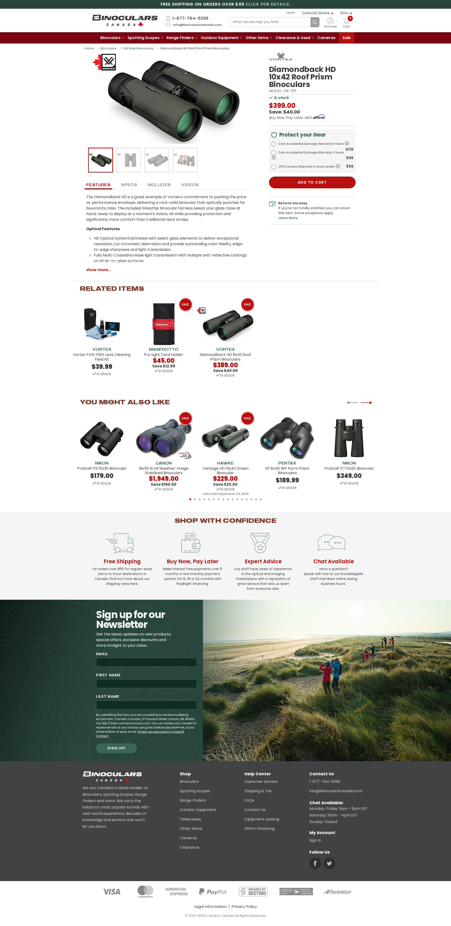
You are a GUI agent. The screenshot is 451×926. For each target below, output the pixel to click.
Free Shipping (122, 561)
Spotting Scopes (143, 37)
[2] (195, 499)
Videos (190, 184)
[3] (200, 499)
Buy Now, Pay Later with (291, 117)
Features (98, 184)
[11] (237, 499)
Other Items (257, 37)
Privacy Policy (244, 906)
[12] (242, 499)
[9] (228, 499)
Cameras (326, 37)
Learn (291, 13)
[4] (204, 499)
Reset (305, 22)
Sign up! (116, 748)
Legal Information (210, 906)
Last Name (107, 696)
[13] (247, 499)
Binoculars (110, 37)
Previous (352, 402)
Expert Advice (263, 561)
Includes (159, 184)
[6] (214, 499)
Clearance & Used (293, 37)
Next (366, 402)
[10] (232, 499)
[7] (218, 499)
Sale (346, 37)
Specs (129, 184)
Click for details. (267, 4)
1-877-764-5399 (190, 18)
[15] (256, 499)
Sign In (315, 840)
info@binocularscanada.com (197, 25)
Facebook (315, 863)
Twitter (329, 863)
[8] (223, 499)
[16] (261, 499)
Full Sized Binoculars (138, 48)
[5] (209, 499)
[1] (190, 499)
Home (89, 48)
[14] (251, 499)
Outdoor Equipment (220, 37)
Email (102, 654)
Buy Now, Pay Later (192, 561)
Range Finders (180, 37)
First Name (108, 675)
